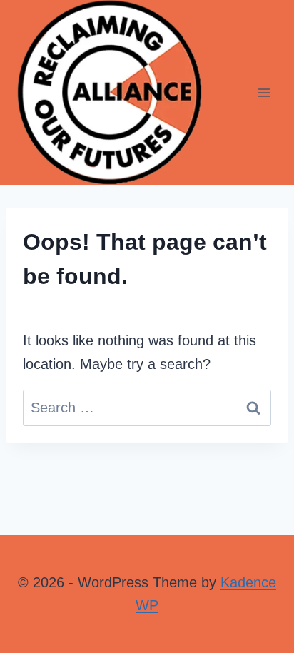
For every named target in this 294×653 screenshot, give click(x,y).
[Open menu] (263, 92)
